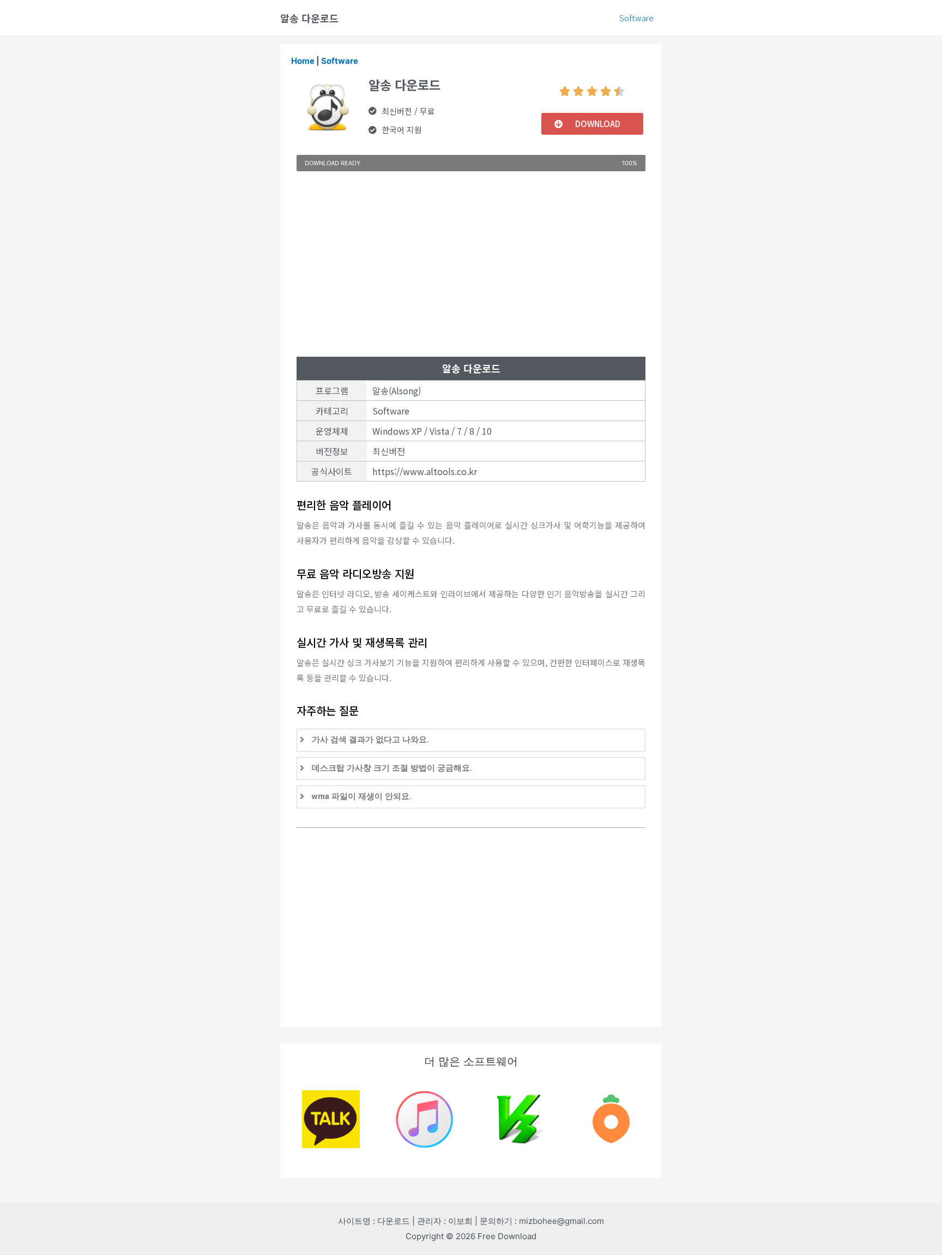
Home (303, 61)
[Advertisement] (471, 264)
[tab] (471, 740)
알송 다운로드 (309, 18)
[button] (592, 124)
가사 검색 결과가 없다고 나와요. (370, 739)
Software (636, 17)
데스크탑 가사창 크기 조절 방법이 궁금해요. (392, 768)
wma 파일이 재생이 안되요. (362, 796)
